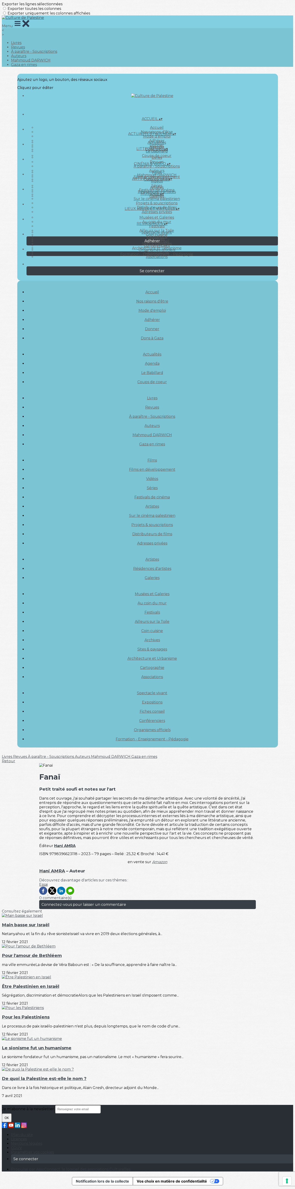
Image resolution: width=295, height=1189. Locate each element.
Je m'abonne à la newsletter (28, 1109)
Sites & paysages (152, 649)
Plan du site (22, 1135)
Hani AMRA (65, 846)
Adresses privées (157, 212)
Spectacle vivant (157, 232)
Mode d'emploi (157, 136)
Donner (152, 329)
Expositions (157, 237)
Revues (18, 47)
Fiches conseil (152, 711)
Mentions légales (26, 1143)
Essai (43, 884)
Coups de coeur (152, 382)
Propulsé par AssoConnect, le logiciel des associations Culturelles (70, 1169)
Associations (157, 257)
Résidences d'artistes (152, 568)
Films (157, 172)
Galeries (156, 196)
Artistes (157, 187)
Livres (16, 43)
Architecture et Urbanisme (152, 658)
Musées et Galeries (156, 217)
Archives (152, 640)
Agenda (152, 363)
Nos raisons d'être (152, 301)
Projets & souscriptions (156, 203)
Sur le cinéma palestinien (157, 199)
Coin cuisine (152, 631)
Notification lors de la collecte (102, 1181)
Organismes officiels (157, 250)
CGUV (16, 1148)
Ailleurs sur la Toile (152, 621)
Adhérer (152, 320)
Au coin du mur (152, 603)
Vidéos (157, 181)
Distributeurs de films (152, 534)
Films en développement (152, 469)
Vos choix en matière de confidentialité (172, 1181)
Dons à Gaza (152, 338)
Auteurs (18, 56)
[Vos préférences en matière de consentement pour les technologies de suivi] (287, 1181)
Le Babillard (157, 151)
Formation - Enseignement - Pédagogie (156, 254)
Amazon (159, 862)
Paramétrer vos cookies (32, 1152)
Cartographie (152, 667)
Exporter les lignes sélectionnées (32, 4)
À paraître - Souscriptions (34, 51)
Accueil (157, 127)
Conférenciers (157, 245)
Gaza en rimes (24, 64)
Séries (152, 488)
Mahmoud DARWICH (30, 60)
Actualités (157, 142)
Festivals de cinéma (152, 497)
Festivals (157, 226)
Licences (19, 1139)
